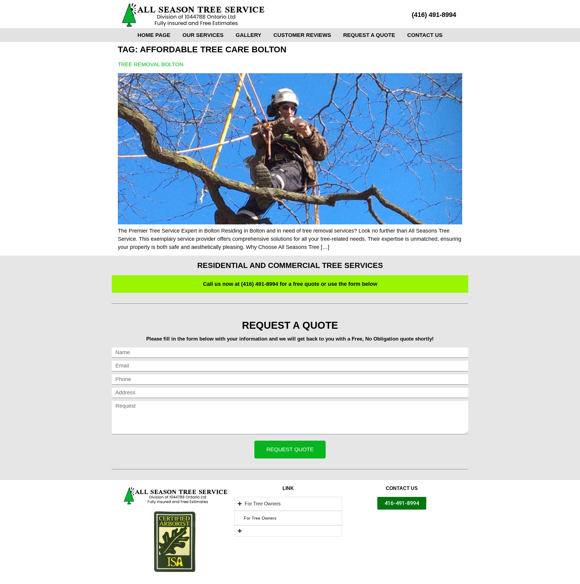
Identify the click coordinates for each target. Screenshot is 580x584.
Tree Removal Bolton (150, 64)
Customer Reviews (302, 35)
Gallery (248, 35)
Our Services (203, 35)
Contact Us (425, 35)
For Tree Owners (260, 518)
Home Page (153, 35)
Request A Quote (369, 35)
